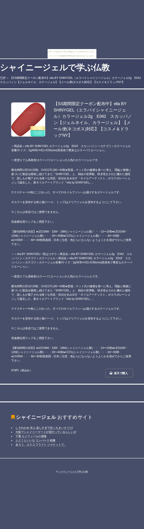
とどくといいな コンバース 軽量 (35, 440)
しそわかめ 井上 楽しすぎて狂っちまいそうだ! (44, 427)
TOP (3, 77)
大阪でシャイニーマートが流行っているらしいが (45, 432)
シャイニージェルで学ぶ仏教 (55, 67)
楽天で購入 (121, 373)
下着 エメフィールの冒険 (31, 436)
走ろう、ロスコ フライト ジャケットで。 (41, 444)
